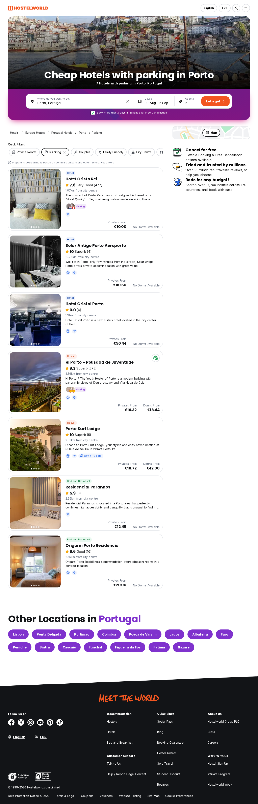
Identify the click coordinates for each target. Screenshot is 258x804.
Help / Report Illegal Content (126, 774)
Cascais (69, 647)
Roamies (163, 784)
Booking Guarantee (170, 742)
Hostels (112, 721)
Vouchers (106, 796)
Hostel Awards (167, 753)
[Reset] (127, 101)
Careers (213, 742)
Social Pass (165, 721)
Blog (160, 732)
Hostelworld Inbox (220, 784)
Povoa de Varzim (143, 634)
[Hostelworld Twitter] (21, 722)
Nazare (183, 647)
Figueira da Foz (127, 647)
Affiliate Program (219, 774)
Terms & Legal (65, 796)
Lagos (174, 634)
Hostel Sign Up (218, 763)
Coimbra (109, 634)
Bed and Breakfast (78, 481)
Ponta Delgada (49, 634)
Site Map (154, 796)
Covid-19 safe (93, 455)
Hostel (71, 356)
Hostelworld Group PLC (223, 721)
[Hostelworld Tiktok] (59, 722)
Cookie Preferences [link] (179, 796)
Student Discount (168, 774)
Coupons (87, 796)
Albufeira (200, 634)
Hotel (70, 173)
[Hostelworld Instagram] (30, 722)
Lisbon (18, 634)
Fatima (159, 647)
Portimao (81, 634)
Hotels (111, 732)
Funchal (95, 647)
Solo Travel (165, 763)
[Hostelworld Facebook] (11, 722)
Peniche (20, 647)
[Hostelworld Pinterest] (50, 722)
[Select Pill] (236, 8)
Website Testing (130, 796)
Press (211, 732)
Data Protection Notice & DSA (28, 796)
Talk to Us (114, 763)
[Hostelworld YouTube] (40, 722)
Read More (107, 162)
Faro (224, 634)
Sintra (45, 647)
